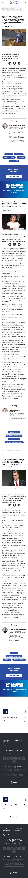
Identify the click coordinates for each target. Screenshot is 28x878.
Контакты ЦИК (18, 740)
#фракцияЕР (14, 160)
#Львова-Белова (14, 432)
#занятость (19, 154)
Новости (19, 7)
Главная (3, 7)
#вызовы (7, 659)
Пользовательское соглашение (14, 771)
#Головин (14, 653)
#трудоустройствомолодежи (14, 442)
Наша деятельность (11, 7)
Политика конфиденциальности (14, 773)
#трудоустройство (9, 157)
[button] (10, 816)
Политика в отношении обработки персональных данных (14, 774)
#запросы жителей (19, 659)
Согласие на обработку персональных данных (14, 775)
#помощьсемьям (14, 439)
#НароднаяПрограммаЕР (14, 435)
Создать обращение (14, 176)
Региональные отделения (6, 741)
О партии (5, 738)
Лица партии (18, 738)
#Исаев (9, 154)
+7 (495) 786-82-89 (14, 751)
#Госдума (21, 157)
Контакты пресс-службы (7, 744)
